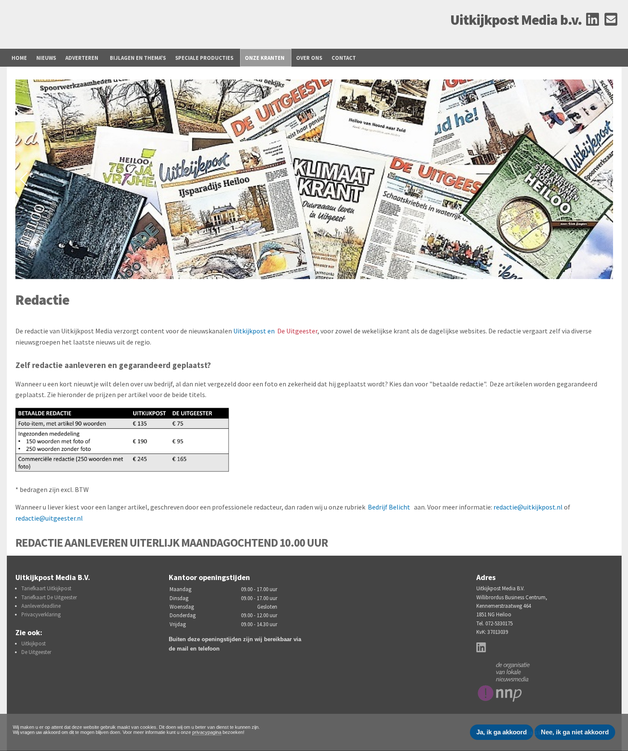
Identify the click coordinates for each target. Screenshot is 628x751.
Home (19, 57)
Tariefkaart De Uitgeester (49, 597)
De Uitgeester (297, 331)
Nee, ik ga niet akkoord (575, 732)
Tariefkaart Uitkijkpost (46, 588)
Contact (344, 57)
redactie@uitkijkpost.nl (528, 507)
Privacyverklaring (41, 614)
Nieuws (46, 57)
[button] (24, 179)
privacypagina (206, 732)
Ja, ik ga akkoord (501, 732)
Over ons (309, 57)
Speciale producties (204, 57)
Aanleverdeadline (41, 605)
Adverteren (81, 57)
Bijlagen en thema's (138, 57)
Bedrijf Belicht (389, 507)
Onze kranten (265, 57)
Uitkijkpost (249, 331)
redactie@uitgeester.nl (49, 518)
